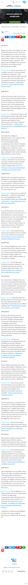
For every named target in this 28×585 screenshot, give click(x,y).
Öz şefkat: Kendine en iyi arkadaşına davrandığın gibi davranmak (12, 270)
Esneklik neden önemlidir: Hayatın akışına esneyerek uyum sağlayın (13, 505)
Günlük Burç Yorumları (14, 22)
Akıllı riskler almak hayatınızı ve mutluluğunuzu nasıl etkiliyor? (14, 126)
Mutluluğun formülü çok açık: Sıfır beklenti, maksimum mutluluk (12, 355)
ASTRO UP (4, 22)
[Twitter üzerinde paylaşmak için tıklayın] (10, 37)
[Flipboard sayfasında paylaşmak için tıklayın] (20, 37)
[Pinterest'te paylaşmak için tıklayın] (17, 37)
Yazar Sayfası (21, 571)
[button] (2, 2)
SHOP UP (17, 2)
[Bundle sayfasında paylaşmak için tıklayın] (2, 40)
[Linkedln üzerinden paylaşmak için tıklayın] (14, 37)
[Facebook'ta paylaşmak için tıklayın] (6, 37)
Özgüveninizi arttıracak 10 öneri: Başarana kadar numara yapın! (12, 84)
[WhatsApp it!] (23, 37)
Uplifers (7, 31)
